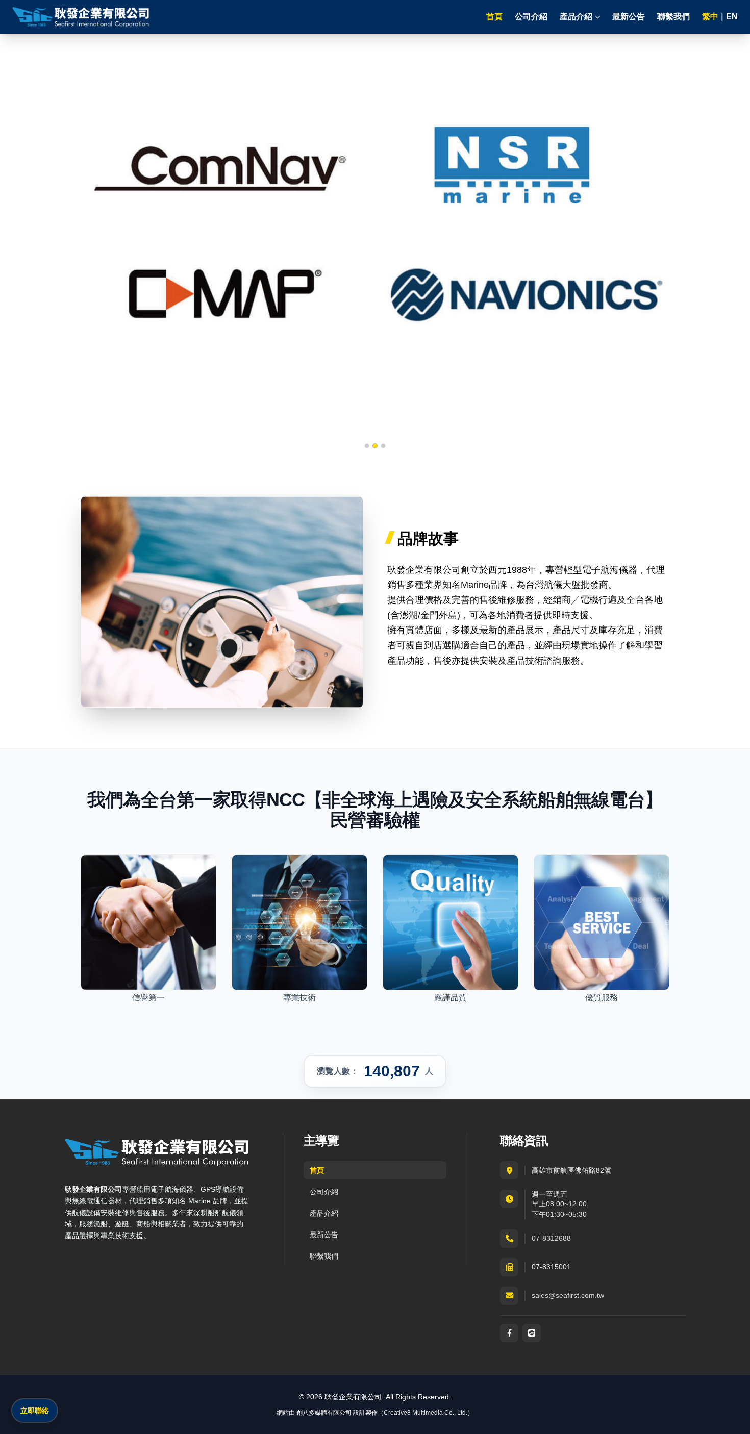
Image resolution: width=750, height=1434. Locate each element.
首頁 (494, 16)
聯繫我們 (673, 16)
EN (732, 17)
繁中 (710, 17)
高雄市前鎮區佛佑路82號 (571, 1170)
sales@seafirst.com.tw (568, 1295)
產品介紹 (324, 1213)
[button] (367, 446)
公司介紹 (531, 16)
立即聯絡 (34, 1410)
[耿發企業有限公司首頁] (81, 17)
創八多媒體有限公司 (324, 1412)
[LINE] (531, 1333)
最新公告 (628, 16)
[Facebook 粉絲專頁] (509, 1333)
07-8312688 (551, 1238)
